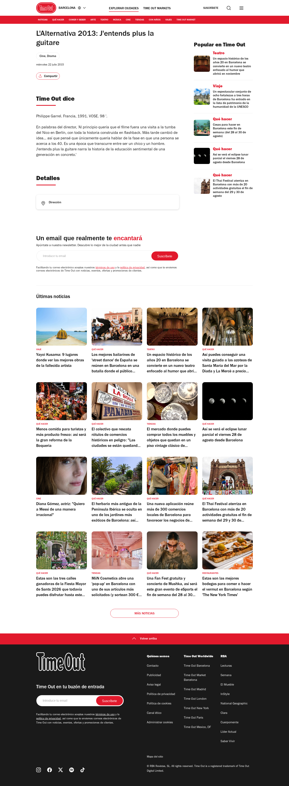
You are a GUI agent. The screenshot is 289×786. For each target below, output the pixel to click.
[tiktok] (82, 770)
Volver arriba (148, 639)
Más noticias (144, 613)
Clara (224, 713)
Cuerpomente (229, 722)
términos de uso (105, 268)
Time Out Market (186, 20)
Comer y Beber (77, 20)
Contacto (152, 666)
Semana (226, 675)
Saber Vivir (228, 741)
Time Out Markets (157, 8)
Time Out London (195, 699)
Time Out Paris (193, 718)
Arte (93, 20)
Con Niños (155, 20)
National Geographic (234, 703)
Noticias (43, 20)
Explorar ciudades (124, 8)
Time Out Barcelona (197, 666)
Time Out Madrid (195, 689)
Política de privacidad (161, 694)
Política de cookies (159, 703)
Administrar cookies (160, 722)
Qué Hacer (58, 20)
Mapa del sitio (155, 757)
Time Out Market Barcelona (195, 678)
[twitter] (60, 770)
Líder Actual (228, 732)
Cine (128, 20)
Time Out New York (196, 708)
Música (117, 20)
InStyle (225, 694)
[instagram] (38, 770)
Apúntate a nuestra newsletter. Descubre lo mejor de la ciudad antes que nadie (88, 245)
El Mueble (227, 685)
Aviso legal (154, 685)
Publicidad (154, 675)
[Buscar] (228, 8)
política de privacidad (132, 268)
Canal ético (154, 713)
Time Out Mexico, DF (197, 727)
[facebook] (49, 770)
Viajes (168, 20)
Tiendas (139, 20)
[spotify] (71, 770)
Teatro (104, 20)
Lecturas (226, 666)
